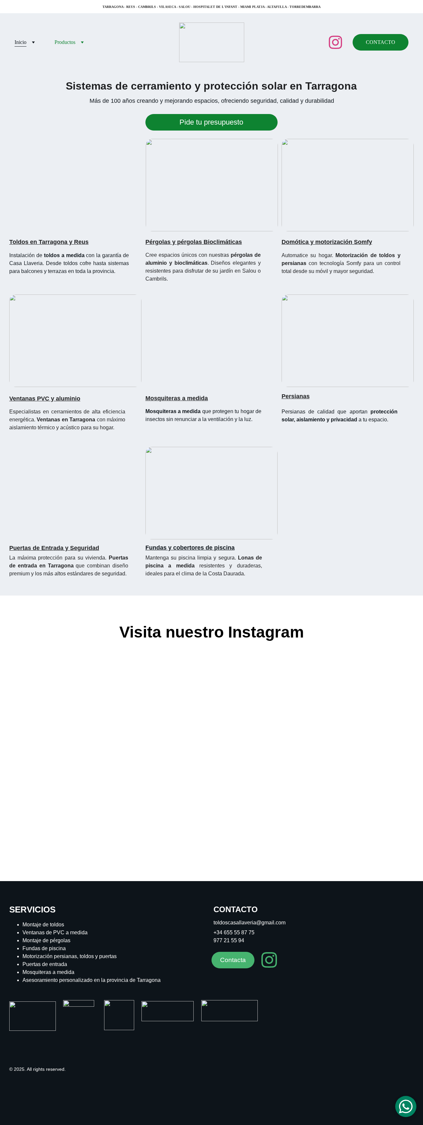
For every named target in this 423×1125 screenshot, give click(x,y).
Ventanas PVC (29, 398)
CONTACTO (380, 42)
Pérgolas (158, 242)
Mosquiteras (162, 398)
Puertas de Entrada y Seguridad (54, 548)
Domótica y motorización (317, 242)
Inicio (20, 42)
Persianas (296, 396)
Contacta (233, 959)
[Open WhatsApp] (405, 1106)
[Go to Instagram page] (335, 42)
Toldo (17, 242)
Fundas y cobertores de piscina (190, 547)
